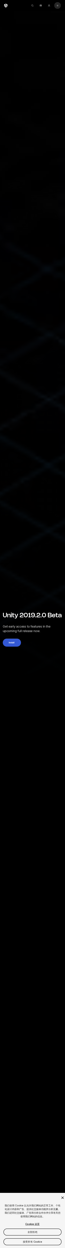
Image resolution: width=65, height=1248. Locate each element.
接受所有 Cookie (32, 1241)
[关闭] (62, 1198)
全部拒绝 (32, 1231)
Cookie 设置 (32, 1224)
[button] (12, 643)
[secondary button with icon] (57, 5)
